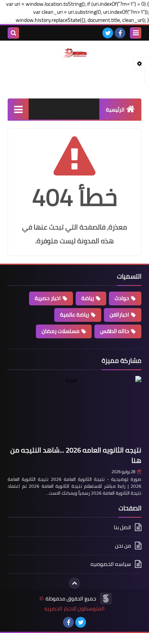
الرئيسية (115, 110)
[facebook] (120, 33)
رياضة (87, 298)
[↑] (74, 583)
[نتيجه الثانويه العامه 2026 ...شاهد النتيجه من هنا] (74, 409)
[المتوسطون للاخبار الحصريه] (74, 53)
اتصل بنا (122, 527)
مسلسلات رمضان (60, 331)
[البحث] (13, 33)
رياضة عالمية (74, 315)
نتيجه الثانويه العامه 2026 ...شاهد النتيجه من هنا (75, 455)
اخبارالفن (119, 315)
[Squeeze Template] (106, 598)
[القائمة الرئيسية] (18, 109)
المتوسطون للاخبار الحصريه (74, 609)
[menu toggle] (135, 33)
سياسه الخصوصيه (111, 564)
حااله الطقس (114, 331)
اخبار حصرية (48, 298)
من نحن (123, 546)
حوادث (122, 298)
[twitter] (107, 33)
